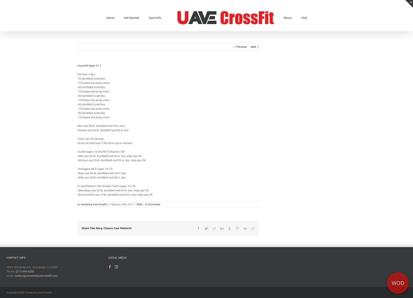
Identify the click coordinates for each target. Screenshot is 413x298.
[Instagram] (116, 267)
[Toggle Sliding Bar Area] (409, 4)
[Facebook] (110, 267)
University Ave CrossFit (94, 204)
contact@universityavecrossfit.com (35, 275)
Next (253, 46)
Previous (241, 46)
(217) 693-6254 (24, 271)
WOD (139, 204)
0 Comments (152, 204)
